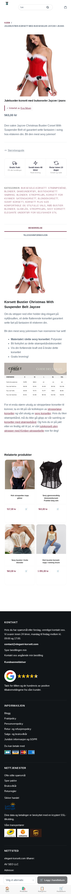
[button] (14, 150)
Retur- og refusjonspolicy (17, 729)
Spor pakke (10, 780)
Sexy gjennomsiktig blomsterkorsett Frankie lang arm (51, 498)
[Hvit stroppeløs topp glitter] (20, 474)
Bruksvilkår (10, 785)
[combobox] (31, 7)
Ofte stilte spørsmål (14, 775)
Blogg (7, 713)
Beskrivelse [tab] (35, 228)
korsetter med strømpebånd (20, 422)
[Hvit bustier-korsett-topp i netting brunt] (51, 539)
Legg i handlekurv (54, 880)
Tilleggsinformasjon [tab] (35, 235)
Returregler (10, 791)
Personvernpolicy (13, 723)
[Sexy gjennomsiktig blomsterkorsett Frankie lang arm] (51, 474)
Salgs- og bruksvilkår (15, 734)
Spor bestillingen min (15, 650)
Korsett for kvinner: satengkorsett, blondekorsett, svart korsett (33, 198)
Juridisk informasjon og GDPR (20, 739)
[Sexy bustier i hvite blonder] (20, 539)
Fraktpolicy (10, 718)
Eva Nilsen (26, 108)
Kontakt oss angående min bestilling (23, 655)
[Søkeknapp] (48, 7)
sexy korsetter (43, 413)
